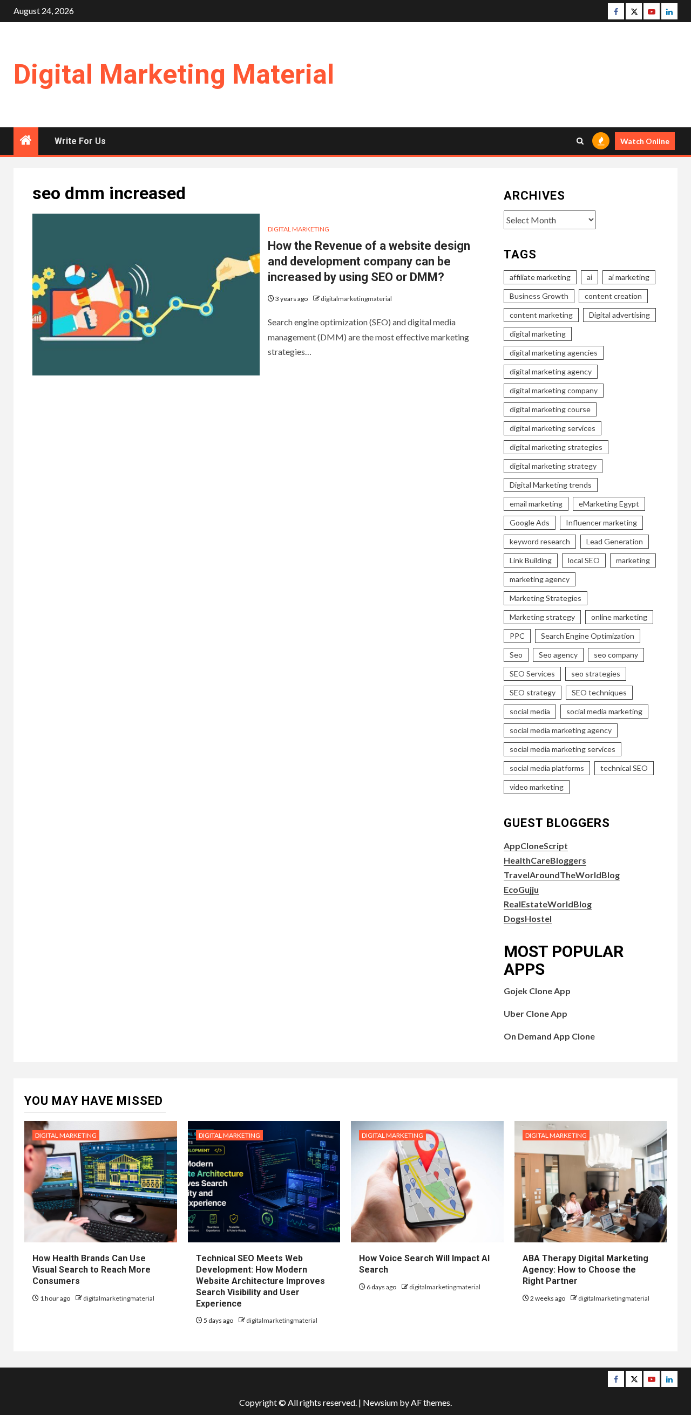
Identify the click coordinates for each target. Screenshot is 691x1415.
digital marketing (538, 333)
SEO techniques (599, 692)
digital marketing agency (551, 371)
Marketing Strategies (545, 598)
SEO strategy (532, 692)
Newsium (380, 1402)
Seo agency (558, 654)
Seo (516, 654)
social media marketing (604, 711)
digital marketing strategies (556, 447)
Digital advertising (619, 314)
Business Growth (539, 295)
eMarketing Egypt (609, 503)
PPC (517, 635)
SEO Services (532, 673)
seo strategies (595, 673)
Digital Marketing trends (551, 484)
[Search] (580, 141)
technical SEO (624, 768)
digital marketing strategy (553, 465)
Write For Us (80, 141)
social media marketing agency (561, 730)
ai (589, 277)
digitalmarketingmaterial (356, 299)
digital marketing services (552, 428)
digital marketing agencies (554, 352)
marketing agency (540, 579)
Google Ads (530, 522)
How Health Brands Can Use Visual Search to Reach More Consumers (91, 1269)
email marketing (536, 503)
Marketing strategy (542, 616)
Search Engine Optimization (587, 635)
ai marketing (628, 277)
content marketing (541, 314)
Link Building (531, 560)
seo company (616, 654)
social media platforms (547, 768)
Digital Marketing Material (173, 74)
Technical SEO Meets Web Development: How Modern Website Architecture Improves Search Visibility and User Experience (260, 1280)
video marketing (537, 786)
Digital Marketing (298, 229)
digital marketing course (550, 409)
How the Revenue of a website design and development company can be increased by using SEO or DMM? (369, 261)
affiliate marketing (540, 277)
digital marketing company (554, 390)
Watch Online (644, 141)
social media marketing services (562, 749)
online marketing (619, 616)
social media (530, 711)
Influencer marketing (601, 522)
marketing (633, 560)
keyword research (540, 541)
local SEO (584, 560)
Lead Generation (614, 541)
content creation (613, 295)
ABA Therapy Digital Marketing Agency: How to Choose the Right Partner (585, 1269)
